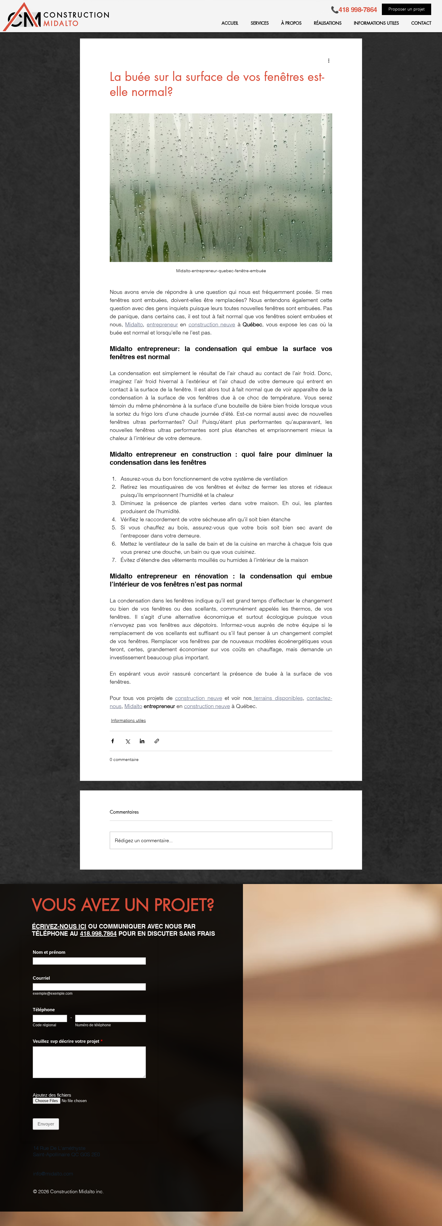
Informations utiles (128, 720)
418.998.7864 (98, 933)
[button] (258, 23)
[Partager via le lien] (157, 741)
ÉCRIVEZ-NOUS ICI (59, 926)
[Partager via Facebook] (112, 741)
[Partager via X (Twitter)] (127, 741)
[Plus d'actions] (328, 60)
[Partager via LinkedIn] (142, 741)
